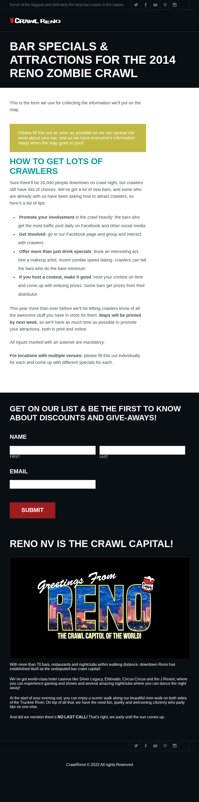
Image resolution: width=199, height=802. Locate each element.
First (15, 457)
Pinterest (165, 5)
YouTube (155, 5)
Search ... (184, 5)
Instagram (175, 5)
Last (104, 457)
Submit (32, 510)
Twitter (136, 5)
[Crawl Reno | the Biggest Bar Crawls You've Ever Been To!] (35, 21)
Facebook (145, 5)
